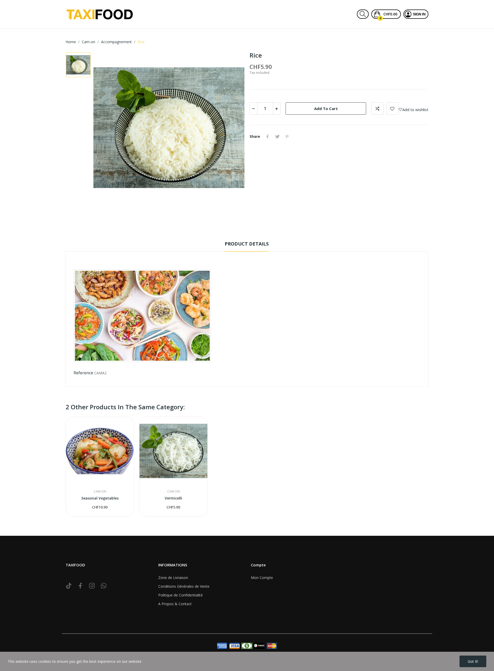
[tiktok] (69, 586)
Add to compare (377, 108)
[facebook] (80, 586)
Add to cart (326, 108)
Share (267, 136)
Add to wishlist (392, 108)
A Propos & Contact (175, 603)
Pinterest (287, 136)
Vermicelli (173, 498)
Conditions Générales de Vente (183, 586)
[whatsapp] (103, 586)
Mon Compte (262, 577)
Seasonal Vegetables (100, 498)
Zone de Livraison (173, 577)
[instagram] (92, 586)
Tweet (277, 136)
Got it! (473, 661)
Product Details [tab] (247, 244)
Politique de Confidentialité (180, 595)
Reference (83, 373)
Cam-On (100, 491)
